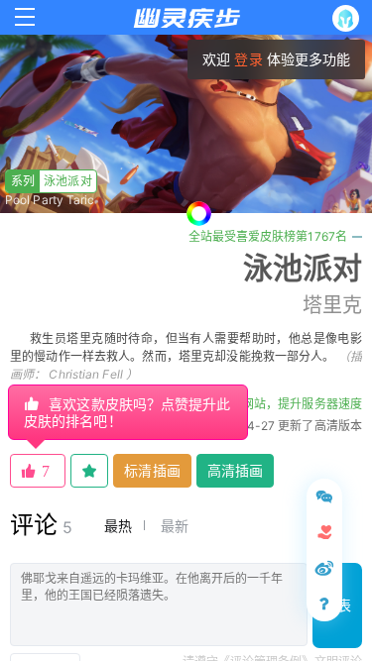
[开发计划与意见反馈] (324, 496)
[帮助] (324, 603)
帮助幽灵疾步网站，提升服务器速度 (266, 403)
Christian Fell (85, 374)
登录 (248, 59)
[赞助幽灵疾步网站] (324, 532)
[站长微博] (324, 568)
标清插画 (152, 470)
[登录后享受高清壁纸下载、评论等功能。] (349, 18)
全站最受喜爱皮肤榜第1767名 (268, 236)
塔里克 (332, 305)
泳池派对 (51, 180)
